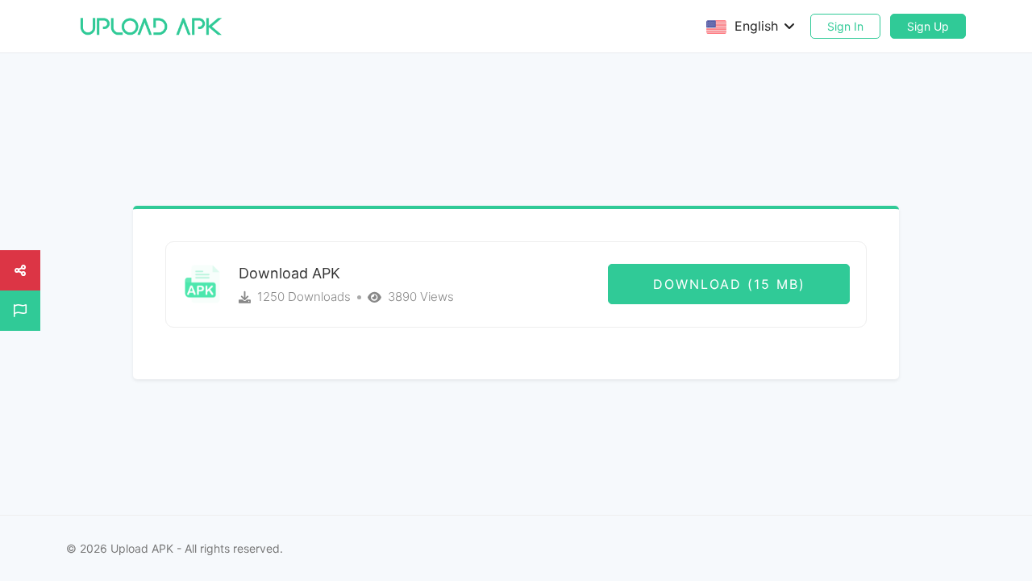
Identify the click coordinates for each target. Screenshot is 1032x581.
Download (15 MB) (729, 284)
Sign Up (928, 26)
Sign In (845, 26)
